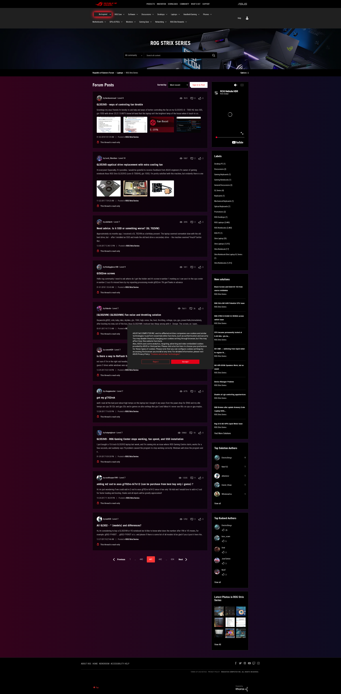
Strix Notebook (220, 249)
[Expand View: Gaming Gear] (151, 22)
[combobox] (180, 55)
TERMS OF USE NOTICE (199, 672)
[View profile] (99, 98)
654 (172, 559)
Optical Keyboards (221, 206)
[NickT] (221, 573)
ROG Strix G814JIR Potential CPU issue (229, 303)
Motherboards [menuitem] (98, 22)
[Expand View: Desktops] (166, 14)
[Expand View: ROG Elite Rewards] (186, 22)
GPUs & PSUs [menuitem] (115, 22)
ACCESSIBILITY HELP (120, 663)
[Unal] (220, 551)
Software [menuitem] (131, 14)
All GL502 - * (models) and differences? (119, 525)
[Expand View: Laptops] (179, 14)
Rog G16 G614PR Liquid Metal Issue (228, 424)
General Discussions (222, 185)
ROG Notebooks (220, 228)
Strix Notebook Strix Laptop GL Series (228, 254)
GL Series (217, 190)
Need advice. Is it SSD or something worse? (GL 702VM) (128, 228)
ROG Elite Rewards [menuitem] (177, 22)
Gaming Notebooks (221, 180)
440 (141, 559)
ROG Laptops (219, 222)
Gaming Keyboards (221, 174)
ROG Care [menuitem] (118, 14)
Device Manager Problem (224, 382)
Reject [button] (156, 362)
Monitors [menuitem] (129, 22)
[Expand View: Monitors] (135, 22)
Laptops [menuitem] (174, 14)
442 (160, 559)
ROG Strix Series (132, 137)
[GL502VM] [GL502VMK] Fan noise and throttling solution (129, 314)
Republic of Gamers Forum (103, 73)
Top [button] (97, 687)
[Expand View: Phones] (211, 14)
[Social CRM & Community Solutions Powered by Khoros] (242, 688)
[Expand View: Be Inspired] (110, 14)
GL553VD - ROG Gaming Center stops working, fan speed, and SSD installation (140, 439)
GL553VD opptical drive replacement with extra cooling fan (130, 164)
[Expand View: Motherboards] (105, 22)
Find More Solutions (222, 433)
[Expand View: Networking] (166, 22)
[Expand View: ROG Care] (123, 14)
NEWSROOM (104, 663)
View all (217, 503)
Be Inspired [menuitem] (103, 14)
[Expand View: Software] (137, 14)
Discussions (219, 169)
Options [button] (243, 73)
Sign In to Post (198, 85)
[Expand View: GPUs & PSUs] (121, 22)
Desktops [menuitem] (161, 14)
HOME (95, 663)
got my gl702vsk (106, 397)
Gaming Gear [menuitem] (144, 22)
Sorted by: (162, 85)
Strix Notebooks (220, 263)
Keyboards (218, 196)
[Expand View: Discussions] (153, 14)
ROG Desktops (219, 217)
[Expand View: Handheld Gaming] (198, 14)
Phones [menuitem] (206, 14)
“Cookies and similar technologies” (165, 354)
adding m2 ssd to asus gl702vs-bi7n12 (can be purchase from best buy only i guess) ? (145, 484)
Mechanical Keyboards (222, 201)
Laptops (120, 73)
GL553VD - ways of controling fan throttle (120, 104)
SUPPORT (206, 4)
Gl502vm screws (106, 273)
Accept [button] (185, 362)
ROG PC (217, 233)
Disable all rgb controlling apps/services (230, 394)
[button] (219, 611)
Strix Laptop (218, 238)
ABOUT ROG (86, 663)
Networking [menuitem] (159, 22)
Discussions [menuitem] (146, 14)
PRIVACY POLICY (214, 672)
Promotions (218, 212)
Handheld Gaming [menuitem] (190, 14)
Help (239, 18)
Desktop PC (218, 164)
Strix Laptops (219, 244)
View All (217, 644)
